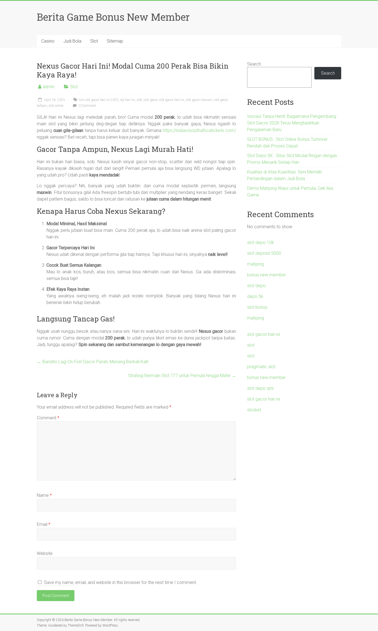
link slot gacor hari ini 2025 (98, 100)
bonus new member (266, 274)
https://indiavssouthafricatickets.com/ (199, 130)
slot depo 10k (260, 242)
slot (139, 100)
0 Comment (87, 106)
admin (49, 86)
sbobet (254, 409)
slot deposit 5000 (264, 253)
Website (45, 553)
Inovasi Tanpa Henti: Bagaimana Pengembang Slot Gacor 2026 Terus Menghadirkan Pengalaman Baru (291, 123)
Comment (48, 417)
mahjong (255, 264)
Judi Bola (72, 41)
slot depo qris (260, 388)
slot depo (256, 285)
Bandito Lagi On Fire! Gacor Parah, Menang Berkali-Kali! (92, 361)
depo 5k (255, 296)
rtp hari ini (127, 100)
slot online (56, 106)
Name (44, 495)
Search (254, 64)
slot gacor (150, 100)
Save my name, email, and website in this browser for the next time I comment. (120, 582)
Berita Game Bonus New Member (113, 17)
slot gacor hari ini (171, 100)
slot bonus (257, 307)
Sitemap (115, 41)
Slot (94, 41)
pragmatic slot (261, 366)
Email (43, 524)
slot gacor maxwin (199, 100)
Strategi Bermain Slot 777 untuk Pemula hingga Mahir (182, 375)
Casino (48, 41)
